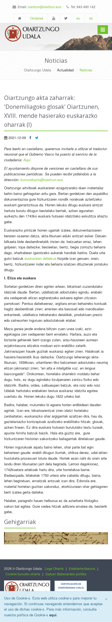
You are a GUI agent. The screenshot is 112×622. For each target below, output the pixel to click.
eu (78, 18)
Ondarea (36, 18)
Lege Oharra (54, 568)
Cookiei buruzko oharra (22, 574)
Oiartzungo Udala (37, 69)
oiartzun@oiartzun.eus (44, 6)
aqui (53, 614)
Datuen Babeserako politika (65, 574)
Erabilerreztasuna (82, 568)
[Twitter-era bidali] (36, 137)
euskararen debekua (40, 258)
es (91, 18)
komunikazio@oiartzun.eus (41, 179)
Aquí (27, 159)
